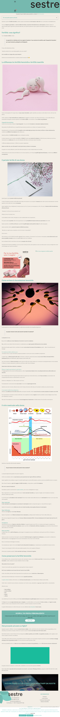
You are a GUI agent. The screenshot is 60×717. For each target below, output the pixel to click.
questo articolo (20, 489)
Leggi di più (32, 713)
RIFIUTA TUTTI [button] (30, 715)
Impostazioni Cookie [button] (37, 715)
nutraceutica (32, 606)
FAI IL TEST (30, 620)
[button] (15, 2)
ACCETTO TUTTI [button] (23, 715)
